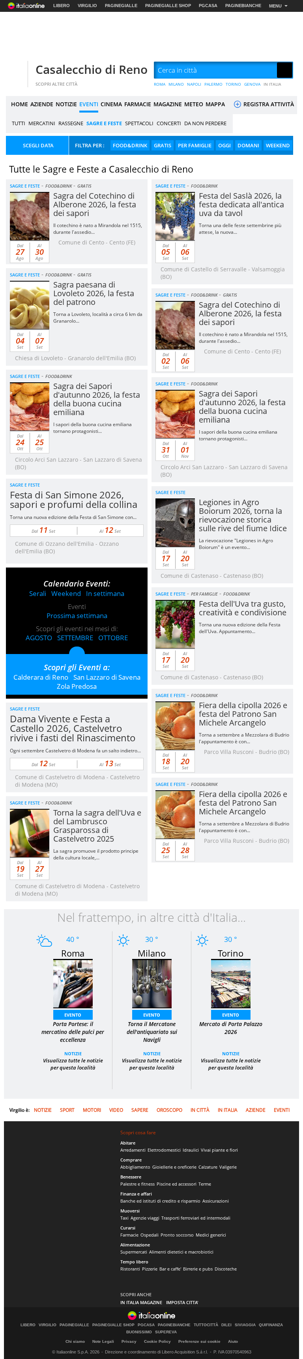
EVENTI (88, 104)
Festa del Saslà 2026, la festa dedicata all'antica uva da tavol (241, 204)
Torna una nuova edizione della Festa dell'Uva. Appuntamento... (240, 628)
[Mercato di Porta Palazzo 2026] (231, 982)
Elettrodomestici (164, 1150)
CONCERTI (169, 123)
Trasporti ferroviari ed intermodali (195, 1218)
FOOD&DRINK (130, 145)
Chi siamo (75, 1341)
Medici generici (211, 1235)
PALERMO (213, 84)
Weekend (66, 593)
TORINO (233, 84)
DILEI (226, 1325)
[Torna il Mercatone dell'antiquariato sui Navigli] (152, 982)
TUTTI (18, 123)
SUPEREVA (166, 1332)
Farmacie (129, 1235)
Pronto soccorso (177, 1235)
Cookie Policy (157, 1341)
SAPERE (139, 1110)
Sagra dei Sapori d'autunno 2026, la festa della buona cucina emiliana (96, 399)
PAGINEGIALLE (121, 5)
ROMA (159, 84)
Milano (152, 953)
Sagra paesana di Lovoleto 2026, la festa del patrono (93, 293)
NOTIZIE (66, 104)
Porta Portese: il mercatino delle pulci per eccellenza (72, 1031)
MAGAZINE (167, 104)
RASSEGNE (70, 123)
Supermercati (133, 1252)
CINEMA (111, 104)
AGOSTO (39, 637)
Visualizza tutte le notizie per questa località (73, 1064)
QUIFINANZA (271, 1325)
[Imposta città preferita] (16, 70)
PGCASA (208, 5)
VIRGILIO (87, 5)
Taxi (124, 1218)
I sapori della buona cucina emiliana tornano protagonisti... (92, 427)
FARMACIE (137, 104)
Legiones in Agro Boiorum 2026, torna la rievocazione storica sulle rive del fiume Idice (243, 515)
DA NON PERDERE (205, 123)
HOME (19, 104)
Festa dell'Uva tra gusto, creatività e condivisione (242, 608)
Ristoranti (130, 1269)
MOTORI (92, 1110)
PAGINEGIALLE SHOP (168, 5)
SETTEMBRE (75, 637)
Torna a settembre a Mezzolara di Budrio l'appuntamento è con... (244, 738)
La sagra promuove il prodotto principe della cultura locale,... (95, 854)
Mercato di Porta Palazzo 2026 (230, 1028)
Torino (230, 953)
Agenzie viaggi (145, 1218)
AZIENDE (41, 104)
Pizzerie (149, 1269)
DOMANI (248, 145)
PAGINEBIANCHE (243, 5)
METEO (193, 104)
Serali (37, 593)
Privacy (129, 1341)
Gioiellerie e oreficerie (174, 1167)
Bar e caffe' (170, 1269)
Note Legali (103, 1341)
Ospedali (149, 1235)
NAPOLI (194, 84)
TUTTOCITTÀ (206, 1325)
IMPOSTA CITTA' (182, 1302)
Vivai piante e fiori (219, 1150)
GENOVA (252, 84)
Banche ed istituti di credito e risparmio (160, 1201)
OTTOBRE (113, 637)
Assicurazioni (215, 1201)
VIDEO (116, 1110)
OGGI (224, 145)
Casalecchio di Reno (92, 69)
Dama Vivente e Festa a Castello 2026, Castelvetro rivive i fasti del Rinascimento (73, 728)
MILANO (176, 84)
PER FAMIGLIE (194, 145)
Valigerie (228, 1167)
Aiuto (233, 1341)
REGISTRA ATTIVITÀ (268, 104)
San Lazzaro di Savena (106, 677)
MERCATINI (41, 123)
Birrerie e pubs (198, 1269)
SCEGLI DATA (38, 145)
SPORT (67, 1110)
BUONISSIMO (139, 1332)
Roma (72, 953)
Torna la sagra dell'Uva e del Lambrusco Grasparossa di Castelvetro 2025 (97, 825)
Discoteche (226, 1269)
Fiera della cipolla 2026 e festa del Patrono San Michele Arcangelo (243, 714)
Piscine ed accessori (176, 1184)
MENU (275, 6)
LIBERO (61, 5)
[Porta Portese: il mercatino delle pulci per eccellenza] (73, 982)
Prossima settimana (77, 615)
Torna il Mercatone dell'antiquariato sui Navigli (152, 1031)
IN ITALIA (272, 84)
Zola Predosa (77, 686)
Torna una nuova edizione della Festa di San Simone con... (73, 517)
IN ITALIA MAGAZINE (141, 1302)
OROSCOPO (169, 1110)
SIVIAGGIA (245, 1325)
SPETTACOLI (139, 123)
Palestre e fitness (137, 1184)
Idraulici (191, 1150)
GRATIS (162, 145)
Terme (204, 1184)
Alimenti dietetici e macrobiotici (181, 1252)
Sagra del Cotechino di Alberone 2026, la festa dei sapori (94, 204)
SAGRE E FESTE (104, 123)
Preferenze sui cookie (199, 1341)
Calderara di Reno (40, 677)
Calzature (207, 1167)
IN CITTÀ (200, 1110)
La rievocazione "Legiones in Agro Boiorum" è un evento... (236, 544)
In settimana (105, 593)
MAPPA (215, 104)
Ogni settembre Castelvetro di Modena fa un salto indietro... (75, 750)
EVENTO (72, 1015)
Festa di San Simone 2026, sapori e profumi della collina (73, 499)
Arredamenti (133, 1150)
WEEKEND (278, 145)
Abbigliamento (135, 1167)
